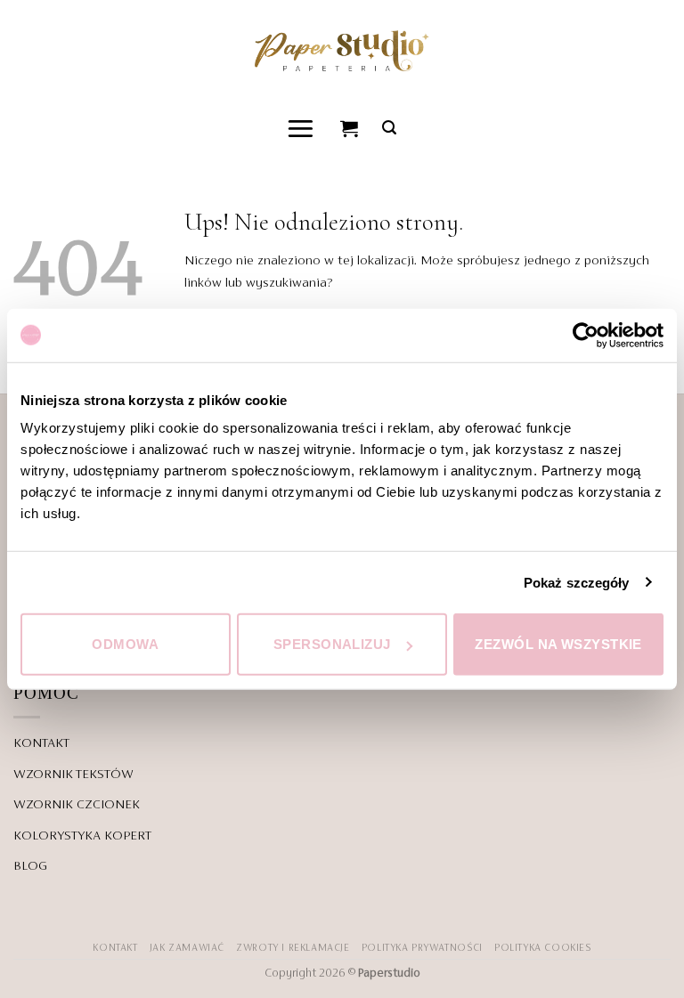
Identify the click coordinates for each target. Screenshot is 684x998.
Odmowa (125, 644)
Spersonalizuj (332, 644)
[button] (301, 127)
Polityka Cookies (542, 948)
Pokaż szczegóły (577, 581)
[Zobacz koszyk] (350, 128)
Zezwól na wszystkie (558, 644)
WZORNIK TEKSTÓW (73, 774)
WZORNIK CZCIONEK (76, 805)
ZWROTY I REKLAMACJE (292, 948)
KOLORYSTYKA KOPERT (82, 836)
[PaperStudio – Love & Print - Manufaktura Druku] (342, 50)
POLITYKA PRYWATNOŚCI (422, 948)
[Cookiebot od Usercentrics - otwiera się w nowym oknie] (586, 334)
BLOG (30, 866)
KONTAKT (41, 743)
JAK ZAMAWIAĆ (187, 948)
